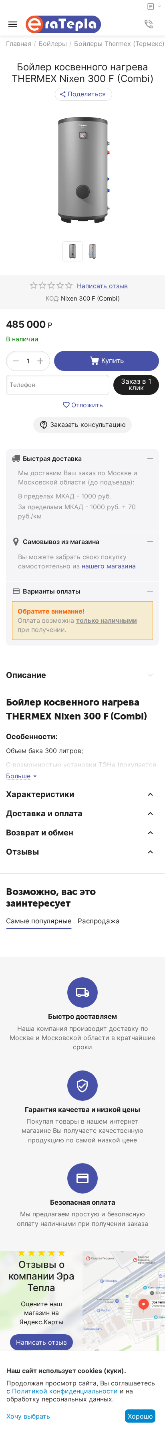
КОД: (53, 298)
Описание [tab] (26, 675)
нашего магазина (109, 566)
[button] (83, 94)
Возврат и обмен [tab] (39, 832)
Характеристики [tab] (40, 794)
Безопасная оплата (82, 1202)
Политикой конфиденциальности (65, 1391)
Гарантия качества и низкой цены (82, 1110)
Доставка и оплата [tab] (44, 813)
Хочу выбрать (28, 1416)
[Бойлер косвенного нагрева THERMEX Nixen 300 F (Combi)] (82, 170)
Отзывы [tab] (22, 852)
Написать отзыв (41, 1342)
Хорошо (140, 1416)
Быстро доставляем (82, 1016)
